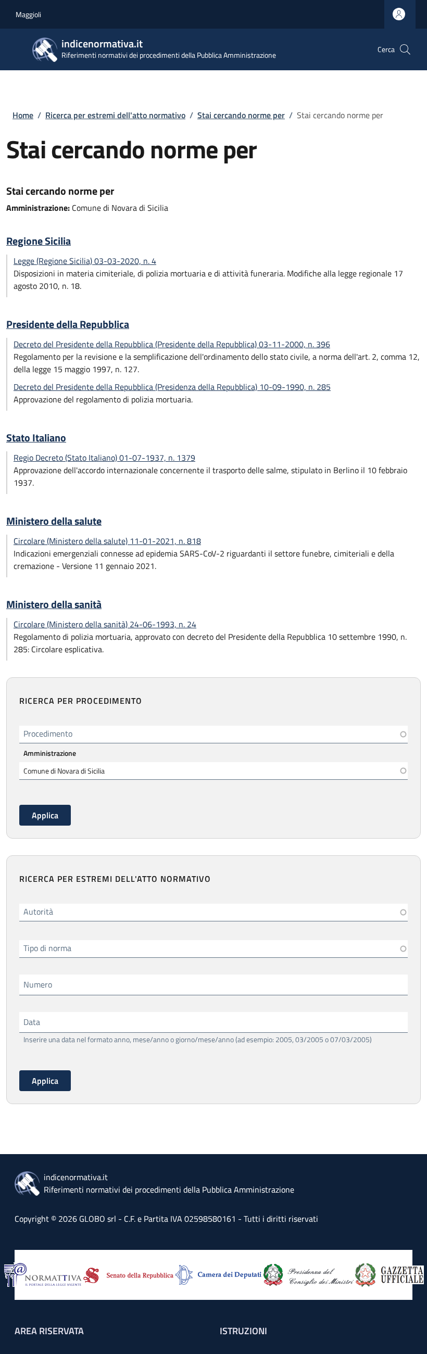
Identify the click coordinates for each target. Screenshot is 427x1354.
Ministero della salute (54, 521)
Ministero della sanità (54, 604)
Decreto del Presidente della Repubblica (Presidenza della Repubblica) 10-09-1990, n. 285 (172, 387)
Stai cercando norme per (241, 115)
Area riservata (49, 1331)
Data (31, 1022)
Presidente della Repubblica (67, 324)
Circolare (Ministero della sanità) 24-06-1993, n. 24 (105, 624)
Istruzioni (243, 1331)
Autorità (38, 911)
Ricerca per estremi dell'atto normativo (115, 115)
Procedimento (47, 733)
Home (22, 115)
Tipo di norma (47, 948)
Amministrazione (49, 753)
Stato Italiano (36, 438)
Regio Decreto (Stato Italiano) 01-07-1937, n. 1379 (104, 457)
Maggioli (28, 14)
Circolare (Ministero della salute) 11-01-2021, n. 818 (107, 541)
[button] (405, 49)
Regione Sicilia (38, 241)
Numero (37, 984)
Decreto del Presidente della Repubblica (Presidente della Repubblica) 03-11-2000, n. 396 (172, 344)
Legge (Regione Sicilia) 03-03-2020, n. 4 (85, 261)
